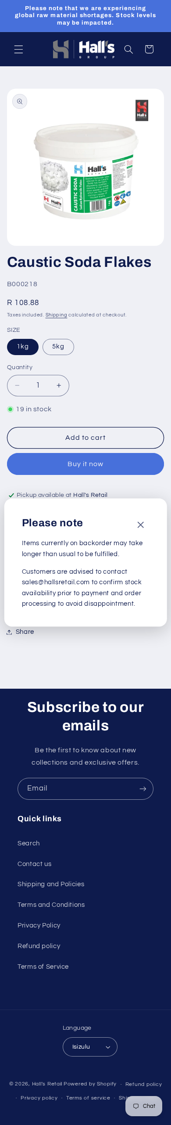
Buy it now (86, 463)
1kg (23, 346)
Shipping (57, 315)
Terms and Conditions (51, 905)
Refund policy (39, 946)
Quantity (19, 367)
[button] (18, 49)
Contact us (34, 864)
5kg (58, 346)
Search (29, 843)
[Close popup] (140, 525)
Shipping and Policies (51, 884)
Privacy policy (39, 1098)
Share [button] (25, 632)
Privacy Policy (39, 925)
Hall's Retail (47, 1084)
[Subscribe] (143, 788)
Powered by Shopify (90, 1084)
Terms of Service (43, 966)
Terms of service (88, 1098)
